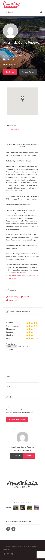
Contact (16, 456)
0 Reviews (23, 56)
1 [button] (14, 502)
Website (9, 397)
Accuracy (10, 323)
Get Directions (16, 129)
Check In (9, 335)
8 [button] (31, 502)
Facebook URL (8, 529)
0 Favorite (10, 59)
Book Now (10, 72)
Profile (29, 456)
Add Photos (10, 64)
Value (8, 338)
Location (9, 332)
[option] (22, 484)
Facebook (4, 554)
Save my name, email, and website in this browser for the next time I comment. (21, 411)
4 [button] (21, 502)
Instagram (8, 554)
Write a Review (28, 72)
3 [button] (19, 502)
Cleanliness (10, 329)
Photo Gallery (11, 344)
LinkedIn (12, 554)
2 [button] (16, 502)
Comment (10, 349)
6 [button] (26, 502)
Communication (12, 326)
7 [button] (28, 502)
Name (9, 376)
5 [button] (24, 502)
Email (8, 387)
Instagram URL (13, 529)
